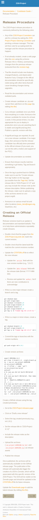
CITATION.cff (19, 253)
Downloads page (18, 487)
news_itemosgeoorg (26, 204)
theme (21, 514)
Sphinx (11, 514)
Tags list (24, 180)
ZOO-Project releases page (22, 408)
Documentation (9, 11)
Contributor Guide (24, 11)
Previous (9, 496)
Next (31, 496)
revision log (24, 67)
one (13, 59)
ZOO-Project (21, 3)
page (30, 104)
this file (13, 107)
